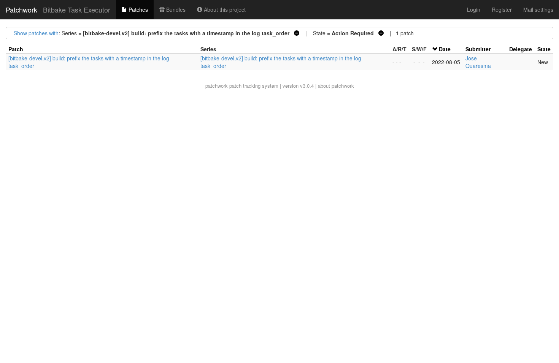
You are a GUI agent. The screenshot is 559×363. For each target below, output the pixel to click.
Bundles (175, 9)
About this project (224, 9)
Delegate (520, 49)
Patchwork (21, 9)
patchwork (216, 85)
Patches (137, 9)
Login (473, 9)
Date (445, 49)
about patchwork (336, 85)
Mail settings (538, 9)
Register (502, 9)
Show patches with (36, 33)
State (544, 49)
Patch (15, 49)
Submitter (478, 49)
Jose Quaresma (478, 61)
